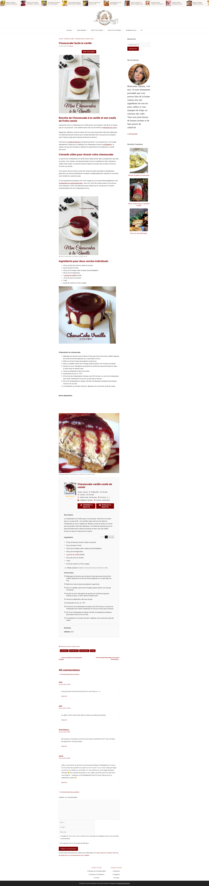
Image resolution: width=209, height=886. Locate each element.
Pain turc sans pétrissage (138, 233)
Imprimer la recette (88, 506)
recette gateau (84, 650)
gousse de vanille (70, 275)
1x (106, 537)
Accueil (69, 30)
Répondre (64, 696)
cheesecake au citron (109, 127)
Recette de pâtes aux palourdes (138, 175)
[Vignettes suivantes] (207, 3)
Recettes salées (97, 30)
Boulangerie (81, 30)
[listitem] (10, 3)
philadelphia (107, 144)
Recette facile (74, 650)
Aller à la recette (89, 52)
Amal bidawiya (64, 730)
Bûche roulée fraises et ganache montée (138, 204)
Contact (96, 878)
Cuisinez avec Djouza (123, 883)
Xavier (61, 756)
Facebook (116, 871)
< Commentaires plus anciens (69, 674)
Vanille (92, 650)
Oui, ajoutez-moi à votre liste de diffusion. (74, 843)
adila (60, 706)
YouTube (116, 878)
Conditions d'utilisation (96, 874)
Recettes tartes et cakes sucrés (85, 38)
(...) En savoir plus (132, 133)
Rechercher (133, 49)
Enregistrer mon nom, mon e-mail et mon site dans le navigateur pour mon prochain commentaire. (90, 837)
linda (60, 682)
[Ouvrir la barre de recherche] (141, 30)
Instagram (116, 874)
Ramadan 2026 (131, 30)
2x (109, 537)
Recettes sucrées (114, 30)
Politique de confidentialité (96, 871)
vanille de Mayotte (74, 142)
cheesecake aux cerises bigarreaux (71, 183)
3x (112, 537)
